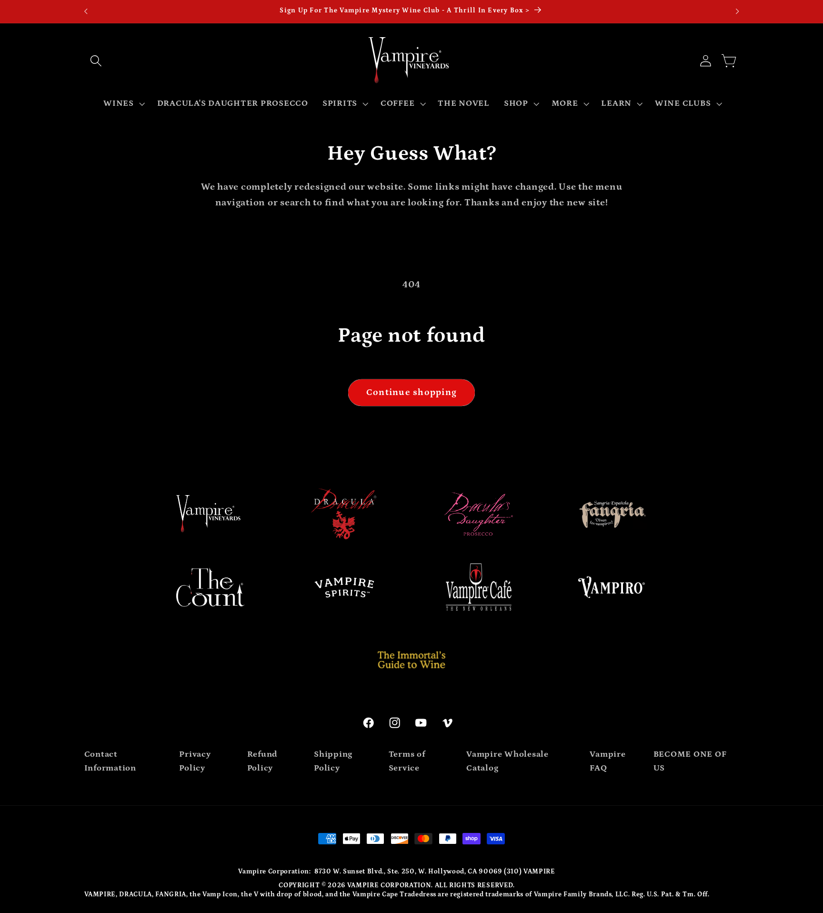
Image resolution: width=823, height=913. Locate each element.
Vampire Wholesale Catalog (507, 761)
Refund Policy (262, 761)
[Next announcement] (737, 11)
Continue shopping (411, 392)
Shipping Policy (333, 761)
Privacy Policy (195, 761)
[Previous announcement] (85, 11)
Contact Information (110, 761)
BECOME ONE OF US (690, 761)
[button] (96, 60)
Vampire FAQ (607, 761)
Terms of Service (407, 761)
